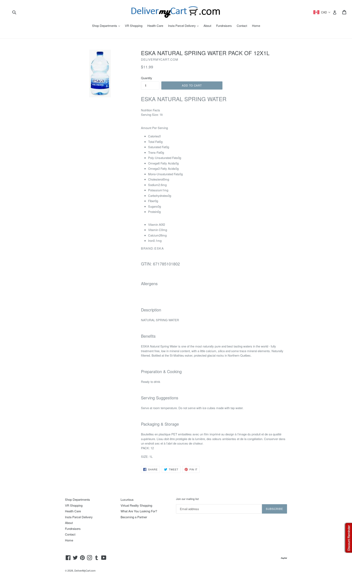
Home (256, 25)
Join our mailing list (187, 499)
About (207, 25)
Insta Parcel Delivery (184, 25)
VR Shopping (133, 25)
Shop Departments (107, 25)
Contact (242, 25)
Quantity (146, 78)
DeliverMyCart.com (85, 570)
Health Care (155, 25)
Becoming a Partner (134, 517)
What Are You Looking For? (139, 511)
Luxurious (127, 499)
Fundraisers (224, 25)
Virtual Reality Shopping (136, 505)
